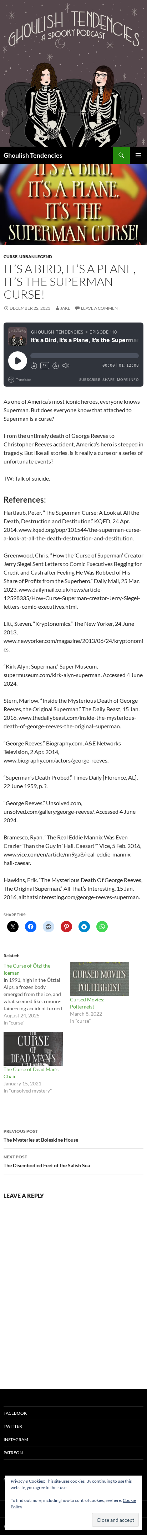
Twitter (13, 1426)
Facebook (15, 1413)
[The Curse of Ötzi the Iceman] (37, 994)
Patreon (13, 1452)
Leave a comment (100, 308)
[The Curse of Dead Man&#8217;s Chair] (33, 1049)
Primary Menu (138, 155)
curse (10, 256)
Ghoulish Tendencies (33, 155)
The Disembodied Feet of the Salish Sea (47, 1161)
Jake (65, 308)
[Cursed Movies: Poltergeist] (99, 979)
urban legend (35, 256)
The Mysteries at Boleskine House (41, 1135)
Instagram (16, 1439)
